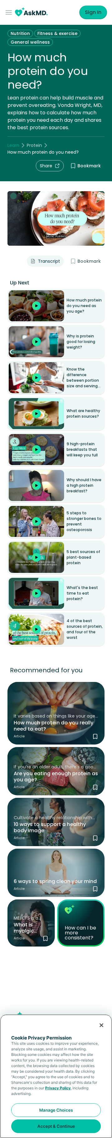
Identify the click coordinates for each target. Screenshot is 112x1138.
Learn (13, 145)
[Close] (101, 1025)
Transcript (49, 261)
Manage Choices (56, 1110)
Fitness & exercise (57, 33)
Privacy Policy (58, 1088)
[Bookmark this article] (95, 736)
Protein (34, 145)
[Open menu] (10, 12)
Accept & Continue (56, 1126)
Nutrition (20, 33)
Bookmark (89, 166)
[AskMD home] (31, 12)
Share (46, 166)
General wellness (30, 42)
